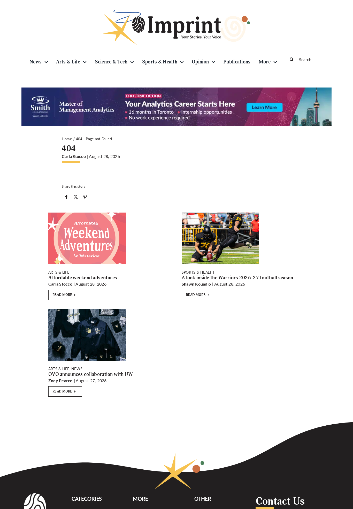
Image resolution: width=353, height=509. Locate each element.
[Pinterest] (85, 197)
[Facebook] (66, 197)
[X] (75, 197)
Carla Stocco (74, 156)
